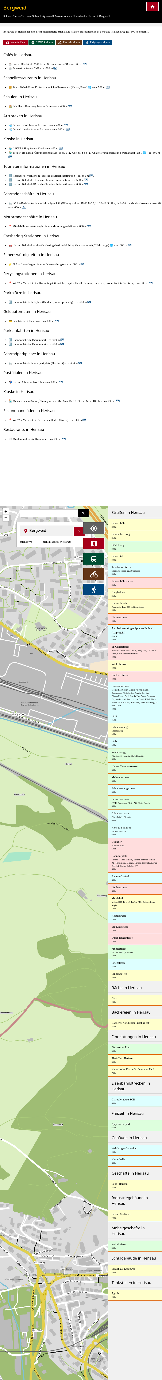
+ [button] (5, 511)
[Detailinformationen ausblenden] (79, 531)
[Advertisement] (81, 473)
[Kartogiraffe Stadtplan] (152, 6)
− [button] (5, 517)
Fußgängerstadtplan (100, 42)
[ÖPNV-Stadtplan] (94, 559)
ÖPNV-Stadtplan (44, 42)
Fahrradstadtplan (71, 42)
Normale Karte (18, 42)
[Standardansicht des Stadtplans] (94, 543)
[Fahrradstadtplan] (94, 574)
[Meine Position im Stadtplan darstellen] (94, 528)
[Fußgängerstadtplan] (94, 589)
